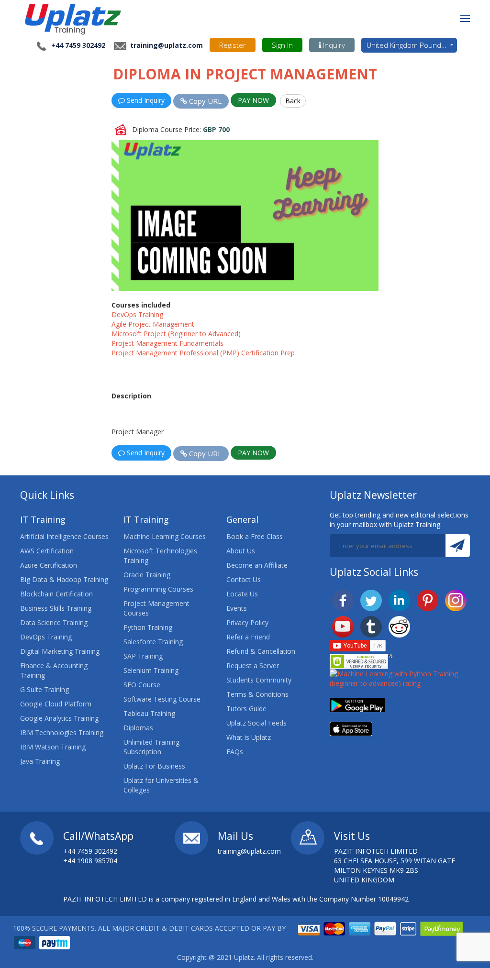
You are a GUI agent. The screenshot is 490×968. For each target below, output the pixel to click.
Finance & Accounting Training (54, 670)
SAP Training (143, 655)
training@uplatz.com (165, 45)
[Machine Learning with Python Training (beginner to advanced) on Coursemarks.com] (400, 677)
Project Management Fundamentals (167, 343)
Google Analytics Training (59, 718)
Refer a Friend (248, 636)
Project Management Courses (156, 608)
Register (232, 45)
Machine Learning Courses (164, 536)
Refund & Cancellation (260, 651)
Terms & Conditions (257, 694)
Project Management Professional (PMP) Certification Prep (203, 352)
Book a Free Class (254, 536)
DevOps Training (137, 314)
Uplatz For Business (154, 765)
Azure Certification (48, 565)
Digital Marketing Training (60, 651)
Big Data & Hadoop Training (64, 579)
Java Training (40, 761)
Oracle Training (146, 574)
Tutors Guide (246, 708)
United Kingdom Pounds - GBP (412, 45)
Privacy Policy (247, 622)
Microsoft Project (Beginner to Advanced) (176, 333)
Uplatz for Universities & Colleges (161, 785)
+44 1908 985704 (90, 860)
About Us (240, 550)
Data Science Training (54, 622)
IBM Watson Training (53, 746)
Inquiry (333, 45)
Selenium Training (150, 670)
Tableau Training (149, 713)
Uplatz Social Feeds (256, 722)
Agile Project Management (152, 324)
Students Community (258, 679)
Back (293, 100)
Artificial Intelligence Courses (64, 536)
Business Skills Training (55, 608)
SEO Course (141, 684)
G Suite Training (44, 689)
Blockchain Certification (56, 593)
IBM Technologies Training (61, 732)
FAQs (234, 751)
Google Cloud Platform (55, 703)
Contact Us (243, 579)
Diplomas (138, 727)
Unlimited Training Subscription (151, 746)
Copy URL (204, 101)
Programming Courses (158, 589)
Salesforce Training (153, 641)
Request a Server (252, 665)
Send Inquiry (145, 100)
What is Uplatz (248, 737)
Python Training (147, 627)
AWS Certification (47, 550)
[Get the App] (357, 704)
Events (236, 608)
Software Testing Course (161, 699)
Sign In (282, 45)
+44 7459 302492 (78, 45)
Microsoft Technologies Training (160, 555)
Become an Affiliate (257, 565)
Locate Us (242, 593)
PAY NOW (253, 100)
